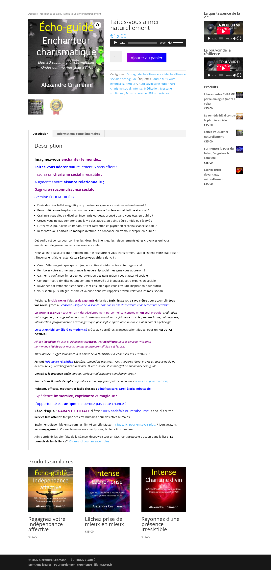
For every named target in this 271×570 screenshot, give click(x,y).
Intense (137, 88)
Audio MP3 (160, 79)
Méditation (151, 88)
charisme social (120, 88)
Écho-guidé (134, 74)
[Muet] (170, 43)
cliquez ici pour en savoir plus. (135, 424)
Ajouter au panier (146, 57)
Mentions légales (39, 564)
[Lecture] (115, 43)
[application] (148, 43)
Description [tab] (40, 134)
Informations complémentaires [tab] (78, 134)
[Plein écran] (239, 38)
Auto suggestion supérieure (157, 84)
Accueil (32, 13)
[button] (97, 25)
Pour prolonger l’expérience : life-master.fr (83, 564)
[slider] (178, 42)
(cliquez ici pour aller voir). (152, 381)
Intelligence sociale (50, 13)
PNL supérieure (158, 93)
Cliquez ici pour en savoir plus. (89, 441)
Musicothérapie (136, 93)
